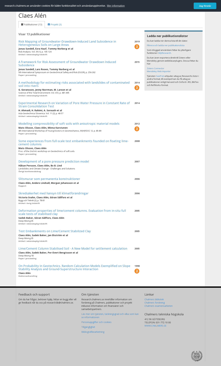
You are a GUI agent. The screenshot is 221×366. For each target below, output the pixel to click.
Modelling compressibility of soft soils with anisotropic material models (68, 124)
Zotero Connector (155, 68)
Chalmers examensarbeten (158, 305)
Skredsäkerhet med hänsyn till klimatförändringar (53, 193)
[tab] (31, 24)
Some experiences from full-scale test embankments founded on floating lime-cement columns (73, 142)
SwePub (160, 76)
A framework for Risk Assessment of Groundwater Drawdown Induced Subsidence (67, 63)
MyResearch (165, 52)
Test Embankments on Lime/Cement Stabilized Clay (54, 231)
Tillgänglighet (88, 326)
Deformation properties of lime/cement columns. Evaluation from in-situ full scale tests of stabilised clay (72, 212)
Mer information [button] (116, 5)
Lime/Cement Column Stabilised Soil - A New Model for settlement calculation (72, 248)
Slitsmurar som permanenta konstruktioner (49, 179)
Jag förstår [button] (205, 6)
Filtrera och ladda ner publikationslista (165, 45)
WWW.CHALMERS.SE (155, 325)
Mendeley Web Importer (159, 71)
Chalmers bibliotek (154, 299)
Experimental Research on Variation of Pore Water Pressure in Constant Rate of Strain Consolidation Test (74, 104)
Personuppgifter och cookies (96, 322)
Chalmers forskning (154, 302)
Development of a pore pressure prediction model (53, 161)
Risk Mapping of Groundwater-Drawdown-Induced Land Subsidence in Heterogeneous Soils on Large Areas (67, 43)
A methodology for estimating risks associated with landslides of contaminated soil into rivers (74, 84)
